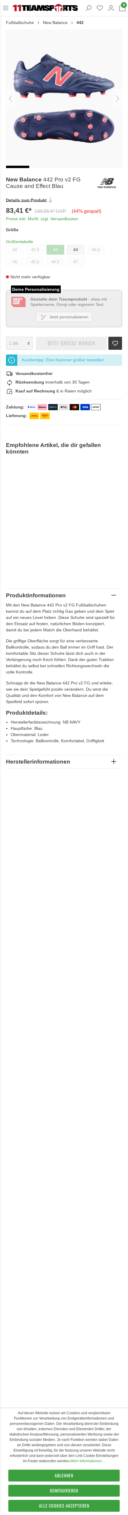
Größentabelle (19, 241)
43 (55, 249)
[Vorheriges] (10, 98)
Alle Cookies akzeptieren (64, 1506)
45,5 (35, 261)
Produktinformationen (36, 595)
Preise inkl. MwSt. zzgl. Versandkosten (42, 218)
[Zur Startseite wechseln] (45, 8)
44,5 (96, 249)
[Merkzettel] (99, 8)
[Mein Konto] (111, 8)
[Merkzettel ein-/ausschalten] (115, 341)
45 (15, 261)
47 (75, 261)
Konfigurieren (64, 1490)
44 (75, 249)
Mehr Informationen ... (87, 1461)
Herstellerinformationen (38, 762)
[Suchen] (88, 8)
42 (15, 249)
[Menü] (5, 8)
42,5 (35, 249)
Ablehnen (64, 1475)
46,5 (55, 261)
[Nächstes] (117, 98)
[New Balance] (109, 183)
